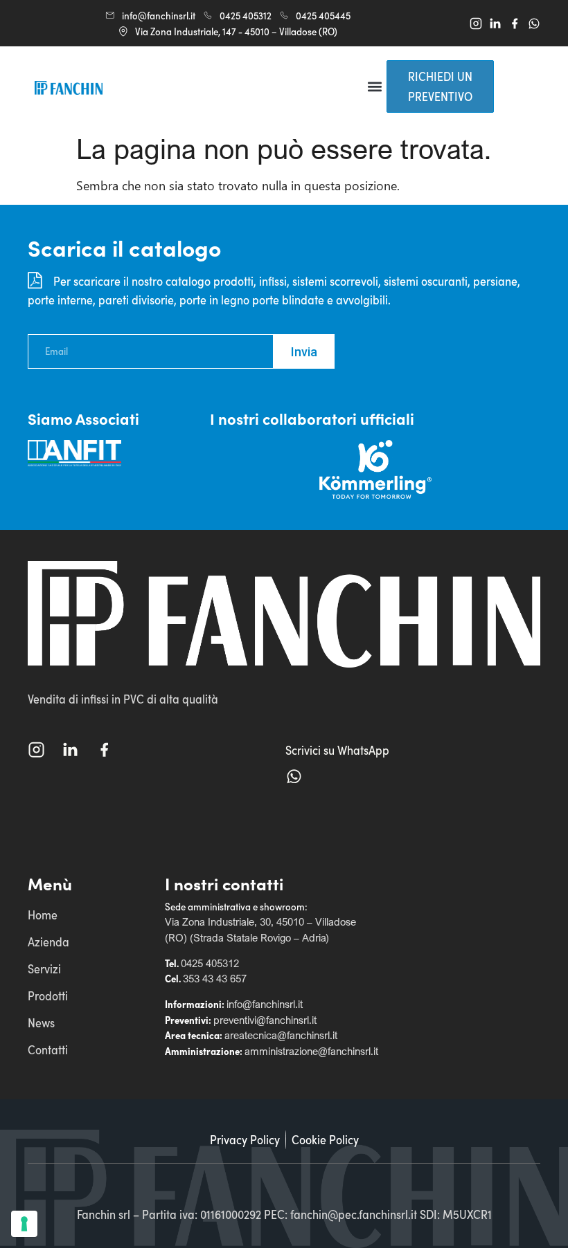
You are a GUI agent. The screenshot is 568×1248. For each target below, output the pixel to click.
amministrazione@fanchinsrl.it (311, 1051)
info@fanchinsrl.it (265, 1004)
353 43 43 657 (215, 978)
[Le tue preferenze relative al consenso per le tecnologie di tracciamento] (24, 1224)
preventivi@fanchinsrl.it (265, 1019)
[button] (375, 86)
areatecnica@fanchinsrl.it (280, 1035)
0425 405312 (210, 963)
